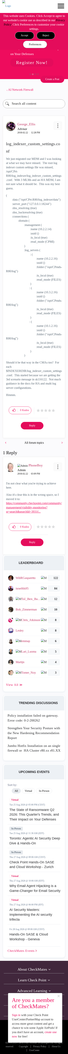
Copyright (23, 1046)
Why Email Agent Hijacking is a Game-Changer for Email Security (34, 888)
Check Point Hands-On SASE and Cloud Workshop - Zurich (31, 864)
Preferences (35, 44)
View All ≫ (14, 684)
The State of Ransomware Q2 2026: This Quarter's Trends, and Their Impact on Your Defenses (34, 814)
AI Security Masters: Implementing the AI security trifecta (30, 914)
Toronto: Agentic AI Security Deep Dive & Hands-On (34, 840)
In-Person (16, 828)
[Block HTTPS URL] (6, 443)
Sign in (16, 1015)
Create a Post (52, 79)
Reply (32, 425)
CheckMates (22, 950)
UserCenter (34, 1050)
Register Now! (32, 62)
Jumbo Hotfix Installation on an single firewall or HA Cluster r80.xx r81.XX (34, 748)
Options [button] (60, 89)
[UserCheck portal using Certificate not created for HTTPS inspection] (61, 443)
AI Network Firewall (20, 89)
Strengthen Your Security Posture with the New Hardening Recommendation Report (34, 733)
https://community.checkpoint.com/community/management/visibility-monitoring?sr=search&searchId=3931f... (34, 507)
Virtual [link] (28, 791)
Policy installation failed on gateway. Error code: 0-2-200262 (33, 718)
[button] (24, 35)
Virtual (14, 800)
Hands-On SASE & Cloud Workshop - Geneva (28, 936)
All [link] (16, 791)
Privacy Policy (39, 1046)
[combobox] (34, 103)
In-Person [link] (44, 791)
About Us (56, 1046)
